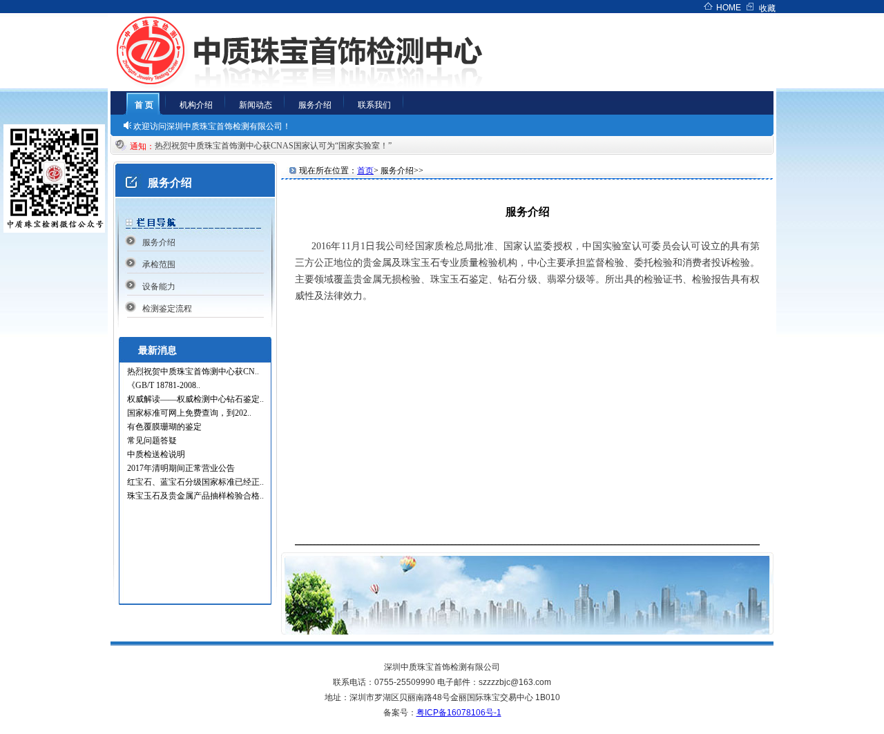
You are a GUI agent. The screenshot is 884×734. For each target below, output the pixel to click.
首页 (365, 170)
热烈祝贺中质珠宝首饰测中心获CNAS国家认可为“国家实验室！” (277, 146)
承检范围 (158, 264)
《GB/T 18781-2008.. (163, 385)
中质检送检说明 (156, 454)
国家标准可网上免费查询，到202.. (189, 413)
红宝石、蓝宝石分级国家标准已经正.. (195, 482)
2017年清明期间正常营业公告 (181, 468)
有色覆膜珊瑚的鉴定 (164, 427)
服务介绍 (158, 242)
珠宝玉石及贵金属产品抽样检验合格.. (195, 496)
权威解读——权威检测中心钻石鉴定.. (195, 399)
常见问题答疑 (152, 440)
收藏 (767, 8)
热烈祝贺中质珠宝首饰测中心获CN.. (193, 371)
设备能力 (158, 286)
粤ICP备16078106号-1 (458, 712)
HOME (728, 7)
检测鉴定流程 (167, 308)
